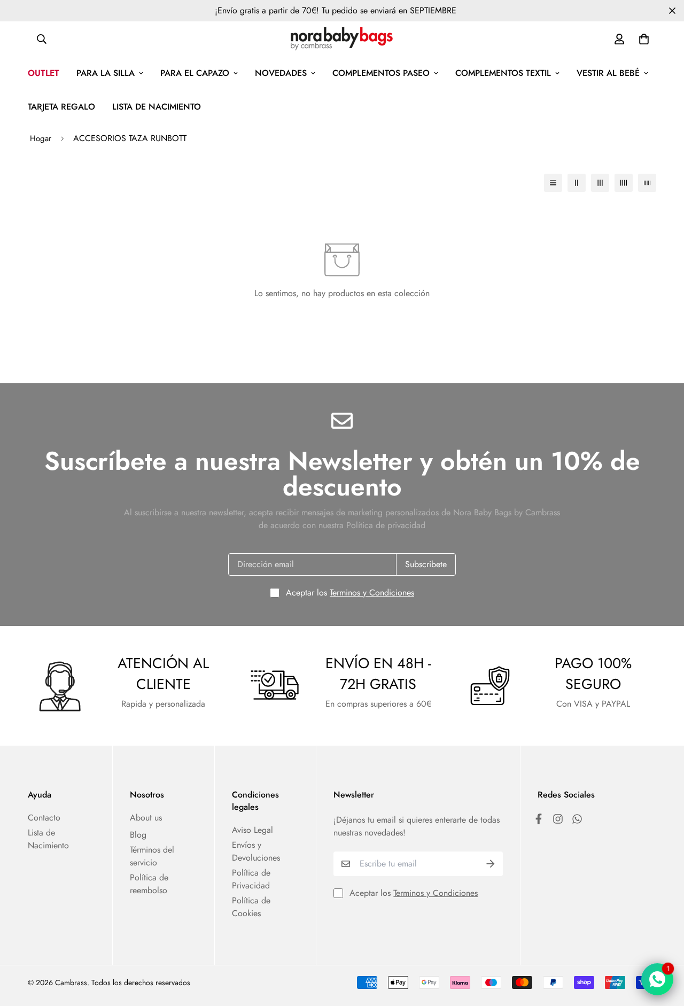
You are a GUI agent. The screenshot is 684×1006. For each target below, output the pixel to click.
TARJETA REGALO (61, 106)
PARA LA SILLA (105, 73)
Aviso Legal (252, 830)
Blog (138, 835)
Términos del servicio (152, 856)
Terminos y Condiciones (372, 592)
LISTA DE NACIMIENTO (156, 106)
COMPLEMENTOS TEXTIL (503, 73)
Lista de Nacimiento (48, 839)
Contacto (44, 817)
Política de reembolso (149, 883)
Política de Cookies (251, 906)
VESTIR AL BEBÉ (608, 73)
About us (146, 817)
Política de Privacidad (251, 879)
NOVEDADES (281, 73)
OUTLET (43, 73)
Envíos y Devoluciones (256, 851)
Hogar (40, 138)
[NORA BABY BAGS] (341, 38)
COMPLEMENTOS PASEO (381, 73)
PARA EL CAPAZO (194, 73)
